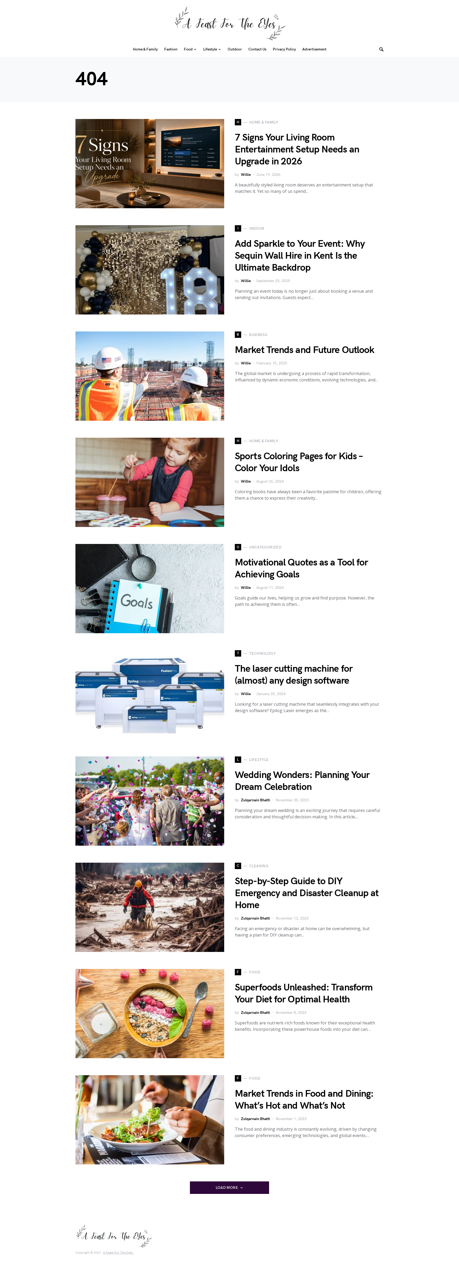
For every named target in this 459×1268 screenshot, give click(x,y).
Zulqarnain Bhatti (255, 800)
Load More (227, 1187)
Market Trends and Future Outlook (304, 350)
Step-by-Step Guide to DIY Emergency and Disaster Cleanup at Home (307, 893)
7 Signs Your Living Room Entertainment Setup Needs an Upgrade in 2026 (297, 149)
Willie (246, 174)
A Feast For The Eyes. (118, 1253)
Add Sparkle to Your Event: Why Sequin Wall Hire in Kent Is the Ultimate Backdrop (300, 256)
